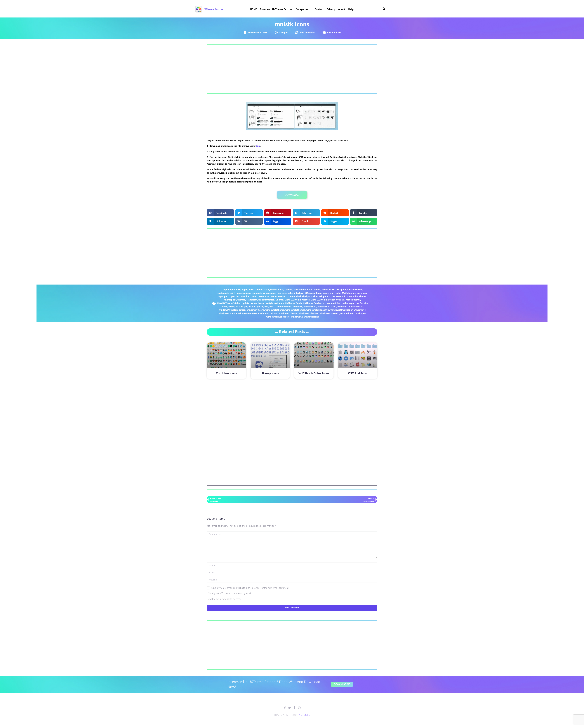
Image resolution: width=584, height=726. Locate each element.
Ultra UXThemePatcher (323, 299)
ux (251, 303)
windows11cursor (228, 313)
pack (359, 293)
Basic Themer (256, 289)
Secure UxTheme (267, 296)
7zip (258, 145)
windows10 (357, 306)
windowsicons (311, 316)
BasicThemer (313, 289)
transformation (266, 299)
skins (332, 296)
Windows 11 (310, 306)
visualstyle (254, 306)
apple (244, 289)
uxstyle (269, 303)
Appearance (234, 289)
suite (355, 296)
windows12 (297, 316)
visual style (241, 306)
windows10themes (295, 309)
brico (332, 289)
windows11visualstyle (331, 313)
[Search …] (384, 9)
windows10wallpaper (341, 309)
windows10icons (255, 309)
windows (297, 306)
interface (298, 293)
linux (318, 293)
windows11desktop (248, 313)
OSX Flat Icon (357, 373)
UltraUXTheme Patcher (348, 299)
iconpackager (269, 293)
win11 (272, 306)
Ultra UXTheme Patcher (297, 299)
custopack (222, 293)
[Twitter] (289, 707)
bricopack (341, 289)
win (266, 306)
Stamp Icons (270, 373)
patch (227, 296)
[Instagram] (299, 707)
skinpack (323, 296)
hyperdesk (239, 293)
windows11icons (268, 313)
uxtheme (279, 303)
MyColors (347, 293)
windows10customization (232, 309)
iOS (306, 293)
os (354, 293)
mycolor (336, 293)
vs (262, 306)
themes (241, 299)
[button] (303, 9)
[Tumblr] (294, 707)
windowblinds (284, 306)
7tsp (224, 289)
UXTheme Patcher (312, 303)
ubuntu (279, 299)
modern (327, 293)
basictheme (300, 289)
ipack (312, 293)
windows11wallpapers (278, 316)
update (245, 303)
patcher (235, 296)
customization (354, 289)
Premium (245, 296)
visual (231, 306)
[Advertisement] (292, 69)
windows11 (360, 309)
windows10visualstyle (317, 309)
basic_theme (270, 289)
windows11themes (308, 313)
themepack (230, 299)
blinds (325, 289)
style (349, 296)
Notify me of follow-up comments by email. (230, 593)
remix (255, 296)
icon (248, 293)
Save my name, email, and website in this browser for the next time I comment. (250, 587)
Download (292, 194)
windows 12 (343, 306)
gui (231, 293)
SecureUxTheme (286, 296)
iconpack (256, 293)
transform (252, 299)
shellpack (307, 296)
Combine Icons (226, 373)
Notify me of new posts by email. (225, 598)
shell (298, 296)
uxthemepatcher (332, 303)
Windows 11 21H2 (327, 306)
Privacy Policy (304, 715)
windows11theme (288, 313)
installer (288, 293)
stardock (340, 296)
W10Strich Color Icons (313, 373)
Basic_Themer (285, 289)
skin (315, 296)
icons (280, 293)
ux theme (259, 303)
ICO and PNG (334, 32)
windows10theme (274, 309)
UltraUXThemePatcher (229, 303)
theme (362, 296)
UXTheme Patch (293, 303)
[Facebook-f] (284, 707)
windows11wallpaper (355, 313)
